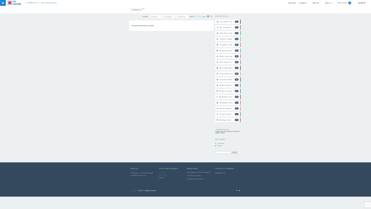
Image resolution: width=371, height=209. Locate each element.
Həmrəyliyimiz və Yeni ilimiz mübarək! (198, 172)
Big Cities (316, 3)
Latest (204, 16)
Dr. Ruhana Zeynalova (194, 175)
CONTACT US (163, 175)
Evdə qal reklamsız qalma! (195, 179)
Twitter (220, 146)
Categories (303, 3)
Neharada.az (134, 190)
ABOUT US (162, 173)
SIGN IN (362, 3)
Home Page (292, 3)
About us (328, 3)
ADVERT (161, 178)
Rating (198, 16)
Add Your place (342, 3)
